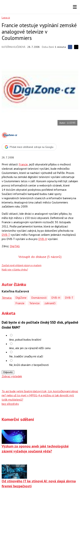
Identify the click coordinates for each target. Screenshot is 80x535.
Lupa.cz (6, 17)
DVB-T (6, 234)
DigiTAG (15, 246)
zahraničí (50, 303)
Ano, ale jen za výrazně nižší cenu (30, 348)
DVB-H (42, 239)
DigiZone (20, 297)
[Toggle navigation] (74, 7)
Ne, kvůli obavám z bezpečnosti (29, 365)
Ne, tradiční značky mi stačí (26, 356)
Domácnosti (39, 297)
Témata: (7, 297)
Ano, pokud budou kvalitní (25, 339)
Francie (23, 164)
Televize (34, 303)
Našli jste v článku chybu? (15, 269)
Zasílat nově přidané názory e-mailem (21, 265)
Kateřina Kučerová (13, 47)
